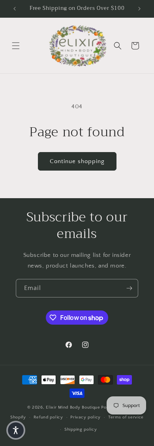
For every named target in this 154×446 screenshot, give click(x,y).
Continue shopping (77, 161)
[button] (15, 45)
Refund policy (48, 417)
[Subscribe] (129, 288)
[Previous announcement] (14, 8)
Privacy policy (85, 417)
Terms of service (126, 417)
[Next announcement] (139, 8)
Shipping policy (80, 429)
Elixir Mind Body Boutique (73, 407)
